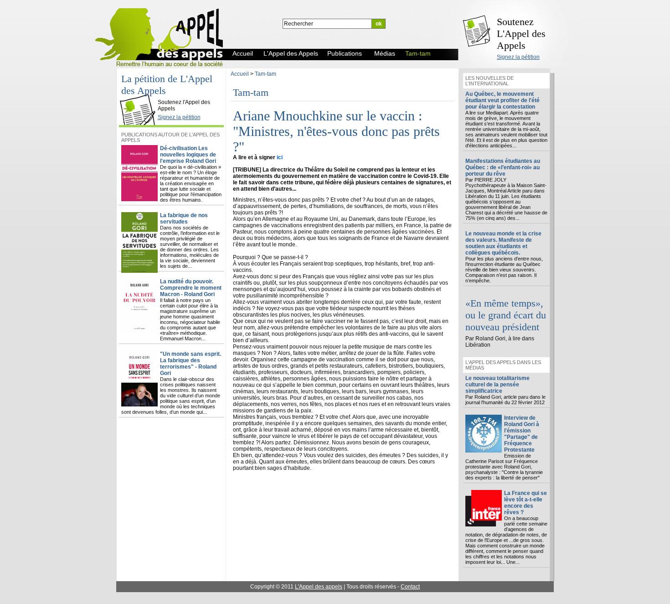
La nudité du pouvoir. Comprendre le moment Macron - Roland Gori (191, 287)
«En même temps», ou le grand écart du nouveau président (505, 315)
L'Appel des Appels (140, 94)
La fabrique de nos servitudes (184, 218)
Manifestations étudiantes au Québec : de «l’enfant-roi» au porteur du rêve (502, 167)
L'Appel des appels (318, 586)
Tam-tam (265, 74)
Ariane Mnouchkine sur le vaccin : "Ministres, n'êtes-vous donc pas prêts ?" (336, 131)
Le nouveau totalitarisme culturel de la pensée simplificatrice (497, 384)
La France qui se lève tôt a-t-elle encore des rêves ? (525, 502)
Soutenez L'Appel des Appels (521, 33)
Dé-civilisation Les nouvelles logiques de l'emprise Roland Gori (188, 154)
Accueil (240, 74)
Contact (410, 586)
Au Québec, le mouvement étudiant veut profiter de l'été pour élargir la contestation (502, 100)
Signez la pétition (518, 57)
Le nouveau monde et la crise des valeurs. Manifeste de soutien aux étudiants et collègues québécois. (503, 243)
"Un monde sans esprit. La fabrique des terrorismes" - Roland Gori (190, 363)
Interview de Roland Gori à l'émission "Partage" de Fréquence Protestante (521, 434)
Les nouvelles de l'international (489, 80)
